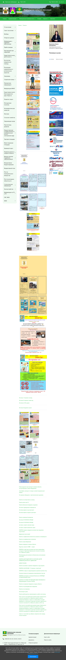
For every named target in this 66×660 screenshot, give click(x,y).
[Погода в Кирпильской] (56, 57)
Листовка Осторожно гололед (25, 397)
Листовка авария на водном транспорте (27, 512)
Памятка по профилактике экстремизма (27, 539)
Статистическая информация (8, 185)
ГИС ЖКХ (7, 197)
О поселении (7, 27)
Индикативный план (9, 168)
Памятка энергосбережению (25, 541)
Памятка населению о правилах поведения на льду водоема (31, 565)
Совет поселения (8, 30)
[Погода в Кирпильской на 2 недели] (59, 59)
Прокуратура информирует (7, 83)
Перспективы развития (7, 125)
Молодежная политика (7, 103)
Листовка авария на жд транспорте (26, 510)
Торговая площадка (9, 139)
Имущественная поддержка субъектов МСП (8, 158)
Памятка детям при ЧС (24, 502)
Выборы (6, 34)
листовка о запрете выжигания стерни (27, 527)
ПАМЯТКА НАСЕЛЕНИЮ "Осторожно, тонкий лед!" (30, 568)
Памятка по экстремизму (24, 589)
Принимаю (33, 656)
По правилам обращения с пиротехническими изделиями (31, 495)
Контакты (52, 18)
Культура (6, 114)
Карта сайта (47, 637)
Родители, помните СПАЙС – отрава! (27, 546)
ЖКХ (5, 201)
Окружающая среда (9, 121)
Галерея (39, 18)
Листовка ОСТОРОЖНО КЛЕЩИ (26, 519)
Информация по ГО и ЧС (9, 193)
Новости (45, 18)
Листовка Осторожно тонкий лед (26, 400)
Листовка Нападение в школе (25, 407)
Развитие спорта (8, 99)
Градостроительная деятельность (9, 56)
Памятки (25, 25)
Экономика (7, 76)
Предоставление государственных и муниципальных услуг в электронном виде (9, 132)
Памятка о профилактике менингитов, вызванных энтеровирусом (33, 536)
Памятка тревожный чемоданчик (26, 517)
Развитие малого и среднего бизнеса (9, 152)
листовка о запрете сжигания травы (26, 525)
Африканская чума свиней (24, 534)
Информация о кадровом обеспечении (8, 42)
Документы (31, 640)
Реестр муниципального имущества (8, 173)
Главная (4, 18)
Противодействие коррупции (9, 51)
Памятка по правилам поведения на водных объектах (30, 584)
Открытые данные (9, 37)
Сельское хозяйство (9, 117)
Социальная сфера (9, 79)
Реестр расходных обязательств (9, 180)
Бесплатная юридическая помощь (7, 62)
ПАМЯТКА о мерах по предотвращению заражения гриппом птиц (33, 570)
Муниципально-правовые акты (26, 18)
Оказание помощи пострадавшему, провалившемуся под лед (32, 573)
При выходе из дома (23, 591)
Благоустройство (8, 189)
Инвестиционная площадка (8, 143)
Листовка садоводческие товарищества (27, 507)
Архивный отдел (8, 148)
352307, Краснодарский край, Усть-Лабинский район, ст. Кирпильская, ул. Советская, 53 (15, 643)
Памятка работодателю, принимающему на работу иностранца (32, 594)
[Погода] (52, 59)
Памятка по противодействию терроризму (28, 586)
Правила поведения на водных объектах (27, 544)
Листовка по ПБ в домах (24, 402)
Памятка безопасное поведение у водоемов (28, 504)
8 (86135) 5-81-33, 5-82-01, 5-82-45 (13, 638)
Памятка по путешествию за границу (27, 499)
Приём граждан (8, 47)
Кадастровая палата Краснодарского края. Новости (9, 93)
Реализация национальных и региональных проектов (8, 70)
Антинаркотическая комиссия (9, 109)
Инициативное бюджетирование (9, 163)
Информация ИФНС (9, 88)
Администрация (12, 18)
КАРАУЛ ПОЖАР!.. (23, 563)
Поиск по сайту (47, 640)
